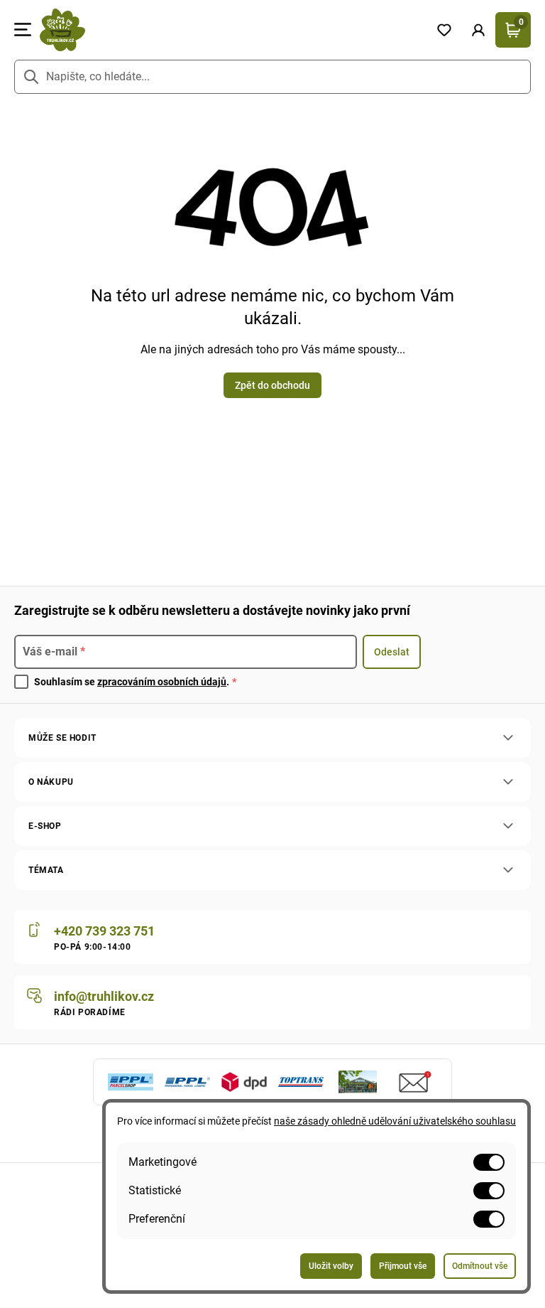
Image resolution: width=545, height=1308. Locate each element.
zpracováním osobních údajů (161, 681)
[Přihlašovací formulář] (478, 29)
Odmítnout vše (479, 1266)
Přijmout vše (402, 1266)
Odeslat (391, 652)
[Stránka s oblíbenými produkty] (444, 29)
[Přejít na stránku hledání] (31, 77)
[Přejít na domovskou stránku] (229, 30)
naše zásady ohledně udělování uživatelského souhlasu (395, 1121)
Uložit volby (331, 1266)
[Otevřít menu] (22, 29)
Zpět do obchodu (272, 385)
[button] (478, 29)
